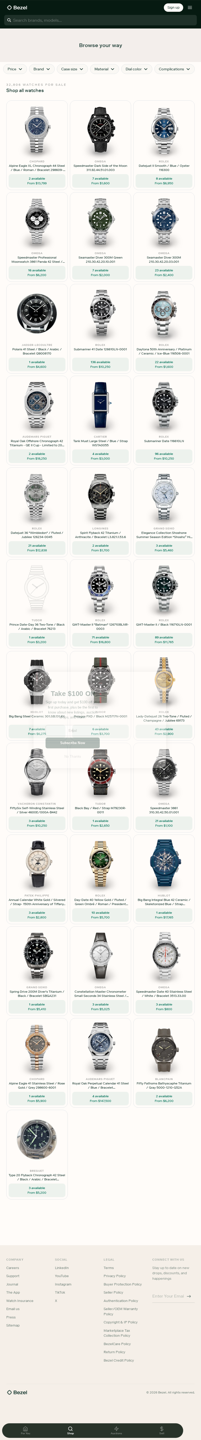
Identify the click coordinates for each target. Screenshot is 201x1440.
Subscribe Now (72, 743)
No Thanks (72, 756)
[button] (72, 694)
